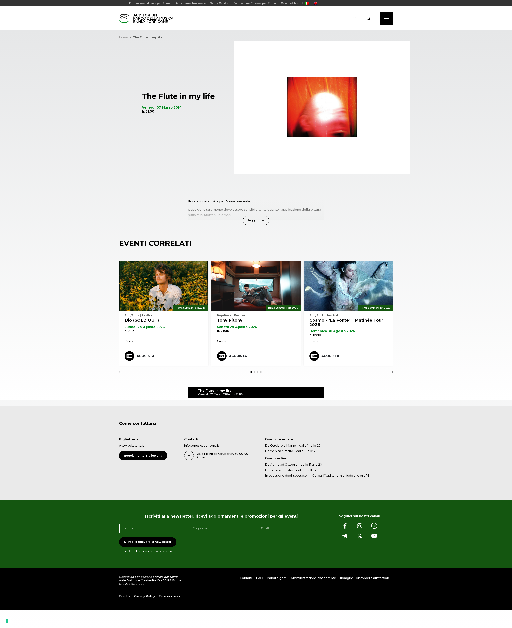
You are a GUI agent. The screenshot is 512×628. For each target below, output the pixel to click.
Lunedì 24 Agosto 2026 (145, 327)
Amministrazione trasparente (313, 578)
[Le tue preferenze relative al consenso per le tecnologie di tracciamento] (7, 621)
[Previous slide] (124, 372)
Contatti (246, 578)
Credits (124, 596)
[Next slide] (388, 372)
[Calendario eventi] (355, 18)
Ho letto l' (148, 551)
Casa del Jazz (290, 3)
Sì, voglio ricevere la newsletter (147, 542)
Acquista (145, 356)
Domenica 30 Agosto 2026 (332, 331)
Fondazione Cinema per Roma (254, 3)
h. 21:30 (131, 331)
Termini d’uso (169, 596)
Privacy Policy (144, 596)
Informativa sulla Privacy (155, 551)
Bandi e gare (277, 578)
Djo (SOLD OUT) (142, 320)
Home (123, 37)
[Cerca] (369, 18)
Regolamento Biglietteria (143, 455)
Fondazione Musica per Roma (150, 3)
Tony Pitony (229, 320)
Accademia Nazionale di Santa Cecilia (202, 3)
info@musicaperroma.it (201, 445)
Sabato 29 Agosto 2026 (237, 327)
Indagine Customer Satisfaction (364, 578)
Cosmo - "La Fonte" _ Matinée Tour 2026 (346, 322)
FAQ (259, 578)
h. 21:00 (223, 331)
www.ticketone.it (131, 445)
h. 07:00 (315, 335)
